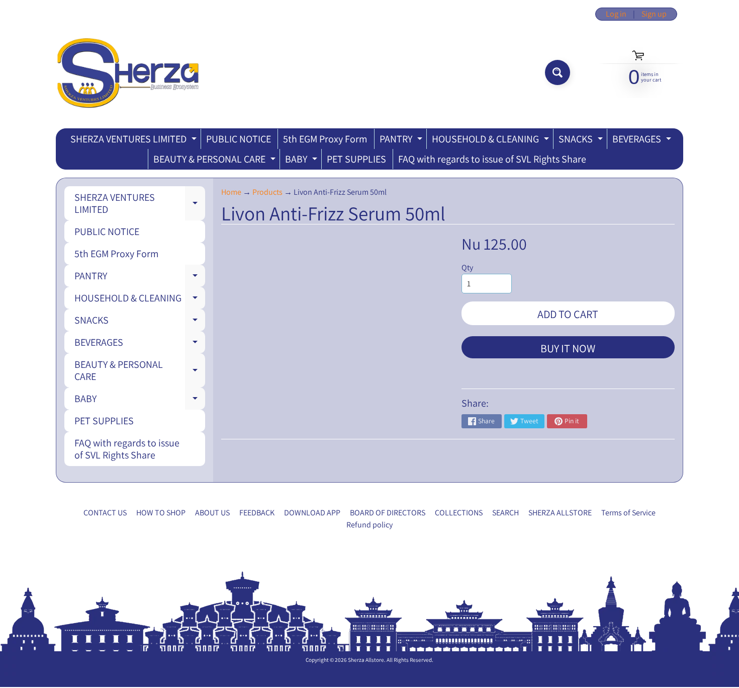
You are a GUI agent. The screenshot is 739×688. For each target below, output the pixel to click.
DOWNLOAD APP (312, 512)
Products (267, 192)
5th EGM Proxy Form (325, 138)
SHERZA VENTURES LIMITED (134, 140)
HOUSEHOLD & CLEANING (491, 140)
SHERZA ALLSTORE (560, 512)
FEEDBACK (256, 512)
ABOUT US (212, 512)
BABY (302, 160)
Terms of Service (628, 512)
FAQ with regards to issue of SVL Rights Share (492, 159)
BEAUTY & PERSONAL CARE (215, 160)
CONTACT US (105, 512)
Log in (616, 14)
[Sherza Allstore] (127, 72)
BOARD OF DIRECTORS (387, 512)
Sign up (654, 14)
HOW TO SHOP (161, 512)
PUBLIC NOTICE (238, 138)
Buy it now (567, 348)
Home (231, 192)
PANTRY (402, 140)
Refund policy (369, 524)
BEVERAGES (643, 140)
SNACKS (582, 140)
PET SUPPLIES (356, 159)
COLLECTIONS (459, 512)
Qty (467, 267)
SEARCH (505, 512)
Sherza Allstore (366, 659)
